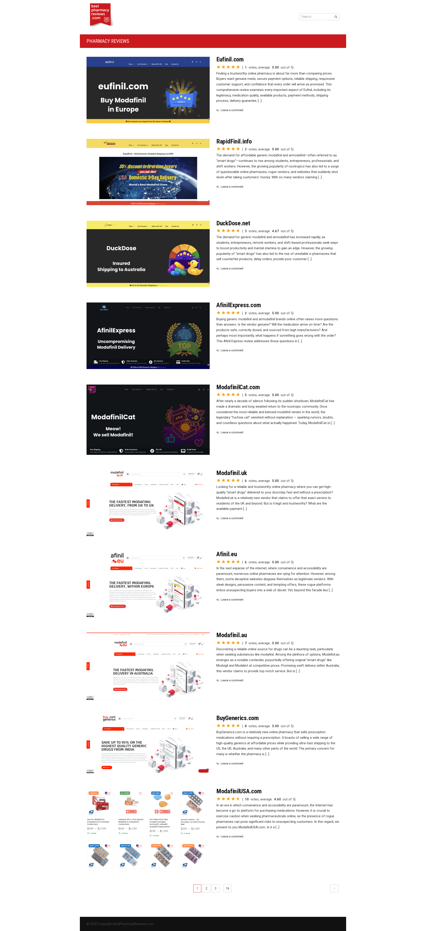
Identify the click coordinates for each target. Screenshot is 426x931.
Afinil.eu (226, 554)
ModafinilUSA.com (239, 791)
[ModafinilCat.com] (148, 420)
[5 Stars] (238, 67)
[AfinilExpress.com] (148, 335)
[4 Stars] (233, 67)
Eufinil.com (230, 59)
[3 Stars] (228, 67)
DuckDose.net (233, 223)
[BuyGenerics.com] (148, 744)
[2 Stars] (223, 67)
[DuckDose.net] (148, 254)
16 (227, 888)
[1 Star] (218, 67)
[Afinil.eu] (148, 584)
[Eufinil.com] (148, 90)
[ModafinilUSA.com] (148, 829)
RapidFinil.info (234, 141)
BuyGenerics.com (237, 718)
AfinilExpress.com (238, 305)
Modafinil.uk (231, 473)
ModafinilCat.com (238, 387)
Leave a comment (232, 110)
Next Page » (334, 888)
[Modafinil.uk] (148, 503)
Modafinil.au (231, 635)
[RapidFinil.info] (148, 172)
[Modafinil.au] (148, 666)
